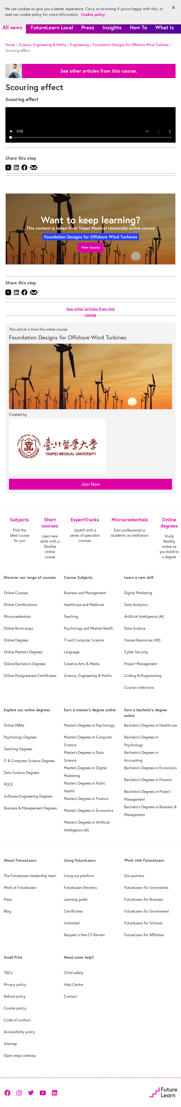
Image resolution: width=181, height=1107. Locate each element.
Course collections (139, 687)
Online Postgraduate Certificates (30, 675)
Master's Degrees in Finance (86, 798)
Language (71, 652)
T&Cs (8, 972)
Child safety (73, 972)
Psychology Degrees (20, 737)
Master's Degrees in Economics (88, 810)
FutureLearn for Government (146, 911)
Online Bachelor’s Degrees (24, 663)
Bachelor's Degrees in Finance (148, 779)
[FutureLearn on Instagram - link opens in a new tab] (19, 1092)
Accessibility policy (19, 1031)
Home (10, 44)
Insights (112, 27)
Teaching (71, 616)
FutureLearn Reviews (80, 887)
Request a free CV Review (84, 934)
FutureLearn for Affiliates (144, 934)
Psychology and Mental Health (88, 628)
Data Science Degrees (21, 772)
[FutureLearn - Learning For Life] (163, 1092)
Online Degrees (16, 640)
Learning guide (75, 899)
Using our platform (79, 875)
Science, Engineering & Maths (42, 44)
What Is (164, 27)
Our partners (134, 875)
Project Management (140, 663)
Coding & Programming (142, 675)
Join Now (90, 484)
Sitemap (10, 1043)
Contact (70, 996)
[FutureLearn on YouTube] (43, 1092)
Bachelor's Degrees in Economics (150, 767)
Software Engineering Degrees (28, 796)
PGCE (8, 784)
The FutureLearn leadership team (30, 875)
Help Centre (73, 984)
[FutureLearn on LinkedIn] (54, 1092)
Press (87, 27)
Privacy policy (15, 984)
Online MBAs (14, 725)
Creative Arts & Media (81, 663)
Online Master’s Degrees (23, 652)
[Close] (173, 7)
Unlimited (71, 923)
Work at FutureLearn (20, 887)
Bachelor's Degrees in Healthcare (150, 725)
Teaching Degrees (18, 749)
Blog (7, 911)
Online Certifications (20, 604)
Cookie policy (15, 1008)
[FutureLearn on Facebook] (8, 1092)
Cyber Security (136, 652)
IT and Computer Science (84, 640)
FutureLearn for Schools (143, 923)
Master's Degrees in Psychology (89, 725)
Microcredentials (17, 616)
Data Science (134, 628)
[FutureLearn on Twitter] (31, 1092)
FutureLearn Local (52, 27)
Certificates (73, 911)
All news (12, 27)
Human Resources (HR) (142, 640)
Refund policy (15, 996)
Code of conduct (17, 1020)
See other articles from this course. (98, 71)
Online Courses (16, 592)
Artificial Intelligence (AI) (144, 616)
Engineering (79, 44)
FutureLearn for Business (143, 899)
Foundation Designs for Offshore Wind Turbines (131, 44)
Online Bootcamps (18, 628)
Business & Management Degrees (30, 808)
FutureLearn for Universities (146, 887)
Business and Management (85, 592)
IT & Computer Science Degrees (29, 760)
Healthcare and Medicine (84, 604)
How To (138, 27)
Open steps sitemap (20, 1055)
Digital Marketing (138, 592)
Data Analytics (136, 604)
